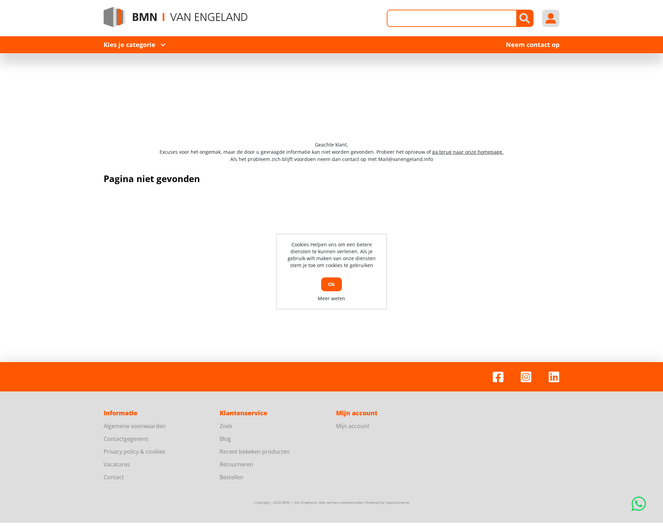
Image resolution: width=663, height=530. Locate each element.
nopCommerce (397, 502)
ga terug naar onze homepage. (467, 152)
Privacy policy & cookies (134, 451)
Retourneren (236, 464)
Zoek (226, 426)
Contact (114, 477)
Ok (331, 284)
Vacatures (117, 464)
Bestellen (231, 477)
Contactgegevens (126, 439)
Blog (225, 439)
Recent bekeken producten (255, 451)
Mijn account (352, 426)
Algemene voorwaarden (135, 426)
